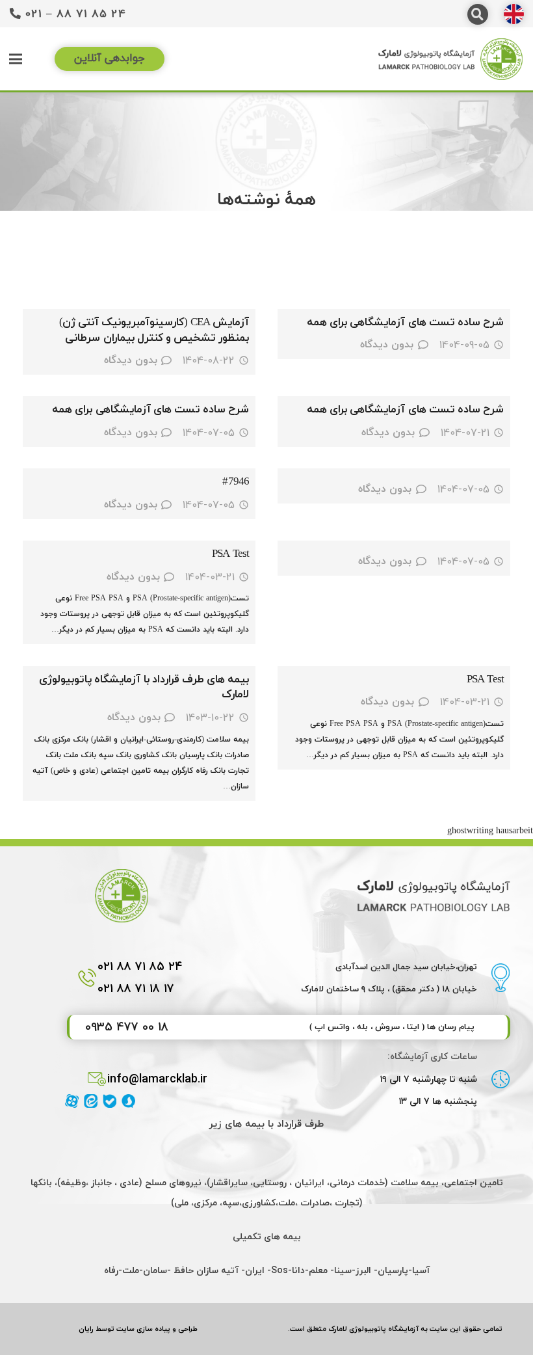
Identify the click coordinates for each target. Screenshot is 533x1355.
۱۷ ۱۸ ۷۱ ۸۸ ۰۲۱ (136, 988)
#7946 (235, 482)
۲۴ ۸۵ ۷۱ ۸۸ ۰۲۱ (140, 966)
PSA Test (230, 554)
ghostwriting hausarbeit (490, 831)
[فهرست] (15, 59)
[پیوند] (514, 14)
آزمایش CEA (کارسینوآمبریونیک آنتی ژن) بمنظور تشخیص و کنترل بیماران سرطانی (154, 330)
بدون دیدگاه (386, 345)
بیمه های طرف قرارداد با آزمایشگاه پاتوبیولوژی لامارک (144, 687)
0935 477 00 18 (126, 1027)
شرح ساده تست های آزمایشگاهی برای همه (405, 322)
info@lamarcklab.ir (157, 1079)
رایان (86, 1329)
